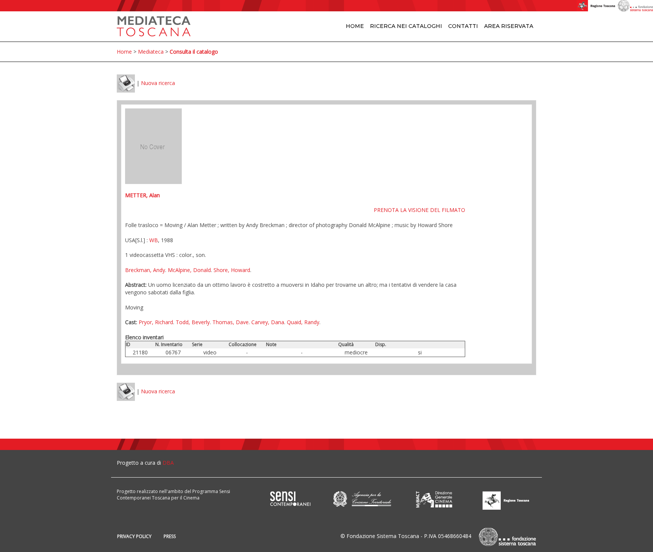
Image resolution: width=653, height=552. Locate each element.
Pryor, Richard (156, 322)
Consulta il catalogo (194, 51)
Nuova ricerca (158, 83)
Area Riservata (508, 26)
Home (355, 26)
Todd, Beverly (193, 322)
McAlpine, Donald (189, 270)
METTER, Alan (142, 195)
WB (153, 240)
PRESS (170, 536)
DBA (168, 462)
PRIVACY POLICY (134, 536)
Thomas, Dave (230, 322)
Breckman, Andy (145, 270)
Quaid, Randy (303, 322)
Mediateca (151, 51)
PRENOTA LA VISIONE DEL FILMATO (419, 209)
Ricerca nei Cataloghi (406, 26)
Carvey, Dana (267, 322)
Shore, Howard (232, 270)
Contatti (463, 26)
